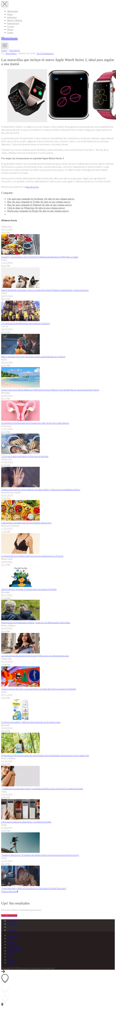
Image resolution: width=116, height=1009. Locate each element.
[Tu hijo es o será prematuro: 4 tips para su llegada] (20, 453)
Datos (10, 14)
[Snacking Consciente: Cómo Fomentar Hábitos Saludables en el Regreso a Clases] (20, 253)
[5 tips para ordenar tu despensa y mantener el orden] (20, 818)
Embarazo (12, 17)
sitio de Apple (32, 186)
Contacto (11, 962)
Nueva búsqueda (9, 915)
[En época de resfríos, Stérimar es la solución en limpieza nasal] (20, 719)
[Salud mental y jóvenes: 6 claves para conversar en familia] (20, 586)
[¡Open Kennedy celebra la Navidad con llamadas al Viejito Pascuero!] (20, 885)
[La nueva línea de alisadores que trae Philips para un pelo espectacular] (20, 652)
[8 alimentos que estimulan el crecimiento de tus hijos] (20, 519)
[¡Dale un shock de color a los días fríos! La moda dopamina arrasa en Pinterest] (20, 685)
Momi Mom (11, 53)
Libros (10, 32)
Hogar (10, 29)
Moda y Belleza (14, 20)
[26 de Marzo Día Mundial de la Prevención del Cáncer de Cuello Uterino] (20, 419)
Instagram (12, 923)
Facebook (12, 920)
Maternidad (12, 11)
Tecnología (14, 50)
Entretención (13, 23)
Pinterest (11, 929)
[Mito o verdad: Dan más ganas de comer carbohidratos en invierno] (20, 353)
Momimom (9, 38)
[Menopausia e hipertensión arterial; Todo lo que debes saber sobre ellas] (20, 619)
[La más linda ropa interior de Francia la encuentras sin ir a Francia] (20, 552)
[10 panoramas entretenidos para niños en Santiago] (20, 320)
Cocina (10, 26)
